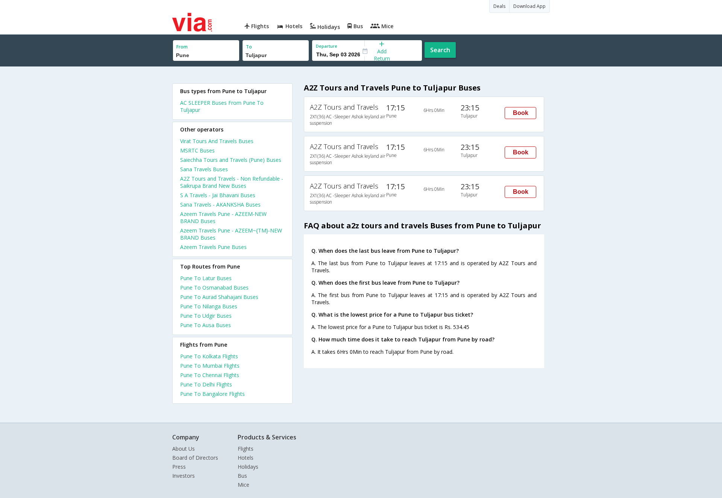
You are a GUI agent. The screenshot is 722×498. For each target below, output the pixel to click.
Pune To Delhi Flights (206, 384)
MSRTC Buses (197, 150)
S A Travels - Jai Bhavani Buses (217, 195)
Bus (242, 475)
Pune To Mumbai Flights (210, 365)
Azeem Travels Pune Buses (213, 247)
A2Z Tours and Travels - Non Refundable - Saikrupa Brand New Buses (231, 182)
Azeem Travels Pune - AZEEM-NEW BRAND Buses (223, 217)
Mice (243, 484)
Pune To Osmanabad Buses (214, 287)
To (249, 47)
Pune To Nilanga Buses (208, 306)
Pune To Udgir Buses (206, 315)
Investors (183, 475)
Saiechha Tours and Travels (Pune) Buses (230, 159)
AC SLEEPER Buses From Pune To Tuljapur (222, 106)
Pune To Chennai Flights (209, 375)
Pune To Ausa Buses (205, 325)
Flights (245, 448)
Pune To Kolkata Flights (209, 356)
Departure (326, 46)
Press (179, 466)
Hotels (245, 457)
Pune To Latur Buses (206, 278)
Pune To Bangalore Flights (212, 393)
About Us (183, 448)
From (182, 47)
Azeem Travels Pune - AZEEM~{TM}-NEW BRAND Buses (231, 234)
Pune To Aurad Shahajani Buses (219, 296)
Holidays (248, 466)
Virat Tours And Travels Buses (216, 141)
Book (520, 113)
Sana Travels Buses (204, 169)
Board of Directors (195, 457)
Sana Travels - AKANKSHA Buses (220, 204)
